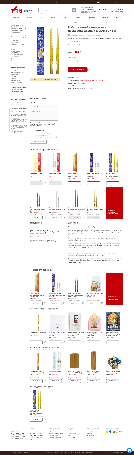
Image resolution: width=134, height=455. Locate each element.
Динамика (25, 452)
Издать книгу (52, 431)
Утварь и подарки (42, 22)
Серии (69, 435)
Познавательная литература (19, 37)
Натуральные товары (19, 87)
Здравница (91, 17)
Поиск (74, 10)
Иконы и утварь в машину (18, 63)
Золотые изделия (16, 102)
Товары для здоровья (17, 95)
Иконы (65, 17)
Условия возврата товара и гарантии (49, 2)
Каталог (29, 17)
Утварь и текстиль (53, 22)
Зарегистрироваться (117, 2)
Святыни (13, 76)
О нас (31, 439)
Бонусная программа (55, 437)
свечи (35, 79)
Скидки (116, 17)
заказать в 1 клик (75, 73)
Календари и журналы (17, 44)
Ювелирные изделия (19, 99)
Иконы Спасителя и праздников (16, 52)
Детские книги (15, 42)
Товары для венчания (67, 22)
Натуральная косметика (18, 89)
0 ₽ (98, 2)
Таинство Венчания (50, 79)
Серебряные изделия (17, 104)
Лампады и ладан (16, 70)
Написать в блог (53, 435)
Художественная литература (19, 34)
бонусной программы (37, 125)
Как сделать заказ (30, 2)
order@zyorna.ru (85, 12)
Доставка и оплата (16, 2)
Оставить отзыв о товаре (56, 433)
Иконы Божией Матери (17, 54)
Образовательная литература (16, 40)
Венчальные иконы (16, 61)
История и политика (16, 32)
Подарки (13, 78)
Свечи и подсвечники (17, 72)
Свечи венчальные (79, 83)
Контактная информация (36, 435)
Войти (106, 2)
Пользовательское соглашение (83, 452)
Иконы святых (15, 56)
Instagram (89, 433)
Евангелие (49, 13)
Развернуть (72, 47)
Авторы (70, 431)
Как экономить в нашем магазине (73, 2)
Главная (16, 17)
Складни (13, 59)
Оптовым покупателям (36, 437)
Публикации (71, 437)
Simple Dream (119, 452)
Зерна (16, 10)
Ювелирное (104, 17)
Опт (41, 17)
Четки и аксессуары (17, 82)
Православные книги (17, 30)
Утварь (78, 17)
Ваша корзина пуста (117, 11)
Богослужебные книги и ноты (19, 28)
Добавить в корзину (78, 69)
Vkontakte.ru (90, 435)
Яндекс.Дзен (90, 431)
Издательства (72, 433)
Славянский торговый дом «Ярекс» (91, 80)
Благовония (14, 74)
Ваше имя (33, 102)
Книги (53, 17)
